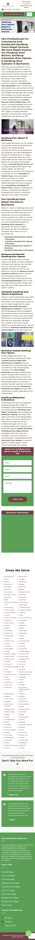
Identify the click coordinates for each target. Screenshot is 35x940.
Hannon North (24, 654)
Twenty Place (23, 740)
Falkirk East (23, 630)
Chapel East (23, 605)
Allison (6, 579)
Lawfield (7, 679)
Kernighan (7, 672)
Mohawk (22, 696)
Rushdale (7, 725)
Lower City (8, 685)
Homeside (22, 661)
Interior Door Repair (8, 894)
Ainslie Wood (8, 576)
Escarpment (8, 630)
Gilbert (6, 638)
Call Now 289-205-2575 (13, 14)
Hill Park (7, 661)
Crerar (21, 615)
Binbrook (22, 587)
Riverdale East (24, 717)
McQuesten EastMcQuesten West (24, 689)
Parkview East (9, 709)
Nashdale (7, 701)
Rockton (22, 719)
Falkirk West (8, 633)
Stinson (21, 730)
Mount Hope (8, 699)
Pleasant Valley (9, 712)
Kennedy (22, 669)
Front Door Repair (8, 890)
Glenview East (9, 641)
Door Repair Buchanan (12, 18)
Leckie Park (8, 682)
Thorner (22, 737)
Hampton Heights (10, 654)
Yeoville (21, 748)
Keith (6, 669)
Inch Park (22, 664)
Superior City (23, 735)
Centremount (23, 602)
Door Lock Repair (8, 876)
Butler (6, 600)
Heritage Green (24, 659)
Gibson (21, 636)
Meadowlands (9, 694)
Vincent (7, 743)
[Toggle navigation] (29, 14)
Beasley (21, 584)
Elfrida (21, 628)
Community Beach (25, 610)
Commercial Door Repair (10, 887)
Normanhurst (23, 701)
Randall (21, 714)
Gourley (7, 643)
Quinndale (22, 712)
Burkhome (22, 597)
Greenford (7, 646)
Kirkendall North (10, 674)
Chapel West (8, 607)
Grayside (22, 643)
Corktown (22, 612)
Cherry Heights (9, 610)
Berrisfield (7, 587)
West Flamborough (10, 745)
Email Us (8, 922)
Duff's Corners (9, 623)
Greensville (23, 649)
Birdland (7, 589)
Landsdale (22, 677)
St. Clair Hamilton (10, 730)
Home (3, 18)
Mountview (23, 699)
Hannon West (23, 656)
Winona (7, 748)
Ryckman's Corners (25, 725)
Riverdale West (9, 719)
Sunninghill (8, 735)
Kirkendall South (24, 674)
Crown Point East (10, 618)
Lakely (6, 677)
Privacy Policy (6, 905)
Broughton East (24, 592)
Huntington (8, 664)
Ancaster (22, 579)
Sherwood (7, 727)
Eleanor (7, 628)
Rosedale (22, 722)
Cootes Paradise (9, 612)
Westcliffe (22, 745)
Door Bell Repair (7, 872)
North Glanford (24, 704)
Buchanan (7, 597)
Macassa (22, 685)
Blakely (21, 589)
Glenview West (24, 641)
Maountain (8, 687)
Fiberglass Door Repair (10, 898)
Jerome (21, 667)
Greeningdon (8, 649)
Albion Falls (23, 576)
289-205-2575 (10, 926)
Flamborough (8, 636)
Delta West (23, 620)
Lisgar (21, 682)
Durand (6, 625)
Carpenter (22, 600)
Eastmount (23, 625)
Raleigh (7, 714)
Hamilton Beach (24, 651)
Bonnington (8, 592)
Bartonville (8, 584)
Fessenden (23, 633)
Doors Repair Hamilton (22, 935)
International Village (11, 667)
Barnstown (23, 582)
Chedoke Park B (24, 607)
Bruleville (22, 594)
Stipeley (7, 732)
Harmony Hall (9, 659)
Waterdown (23, 743)
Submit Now (17, 499)
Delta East (7, 620)
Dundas (21, 623)
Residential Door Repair (10, 883)
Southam (22, 727)
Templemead (8, 737)
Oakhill (21, 707)
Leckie (21, 679)
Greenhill (22, 646)
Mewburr (22, 694)
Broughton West (10, 594)
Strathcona (22, 732)
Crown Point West (25, 618)
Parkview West (24, 709)
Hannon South (9, 656)
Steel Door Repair (8, 879)
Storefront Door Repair (10, 901)
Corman (7, 615)
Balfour (6, 582)
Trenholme (8, 740)
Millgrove (7, 696)
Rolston (7, 722)
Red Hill (7, 717)
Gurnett (7, 651)
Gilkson (21, 638)
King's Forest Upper (26, 672)
